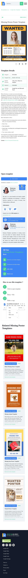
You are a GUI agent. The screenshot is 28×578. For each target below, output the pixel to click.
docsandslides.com (6, 215)
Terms (4, 570)
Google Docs (5, 548)
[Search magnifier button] (21, 3)
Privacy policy (6, 567)
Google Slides (6, 551)
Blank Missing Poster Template (12, 366)
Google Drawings (6, 558)
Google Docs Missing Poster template (10, 100)
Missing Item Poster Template (12, 461)
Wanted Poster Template (11, 508)
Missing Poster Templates (13, 252)
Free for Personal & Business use (11, 140)
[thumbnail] (14, 348)
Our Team (5, 572)
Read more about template (10, 377)
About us (5, 562)
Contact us (5, 565)
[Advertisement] (14, 157)
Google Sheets (6, 553)
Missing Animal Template (11, 414)
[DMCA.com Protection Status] (6, 541)
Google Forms (6, 556)
